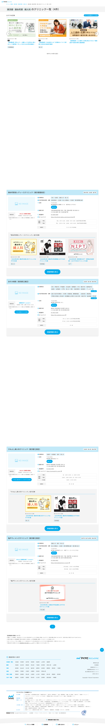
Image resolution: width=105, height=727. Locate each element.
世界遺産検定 (47, 701)
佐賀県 (22, 677)
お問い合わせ (95, 674)
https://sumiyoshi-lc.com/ (53, 471)
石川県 (27, 668)
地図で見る (54, 207)
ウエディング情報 (39, 701)
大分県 (37, 677)
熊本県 (32, 677)
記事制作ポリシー (94, 667)
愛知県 (53, 668)
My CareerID (41, 703)
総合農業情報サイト (56, 701)
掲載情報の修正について (93, 669)
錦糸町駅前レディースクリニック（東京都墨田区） (27, 192)
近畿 (7, 671)
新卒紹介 (53, 705)
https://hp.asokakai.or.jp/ (58, 315)
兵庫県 (32, 671)
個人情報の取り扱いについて (92, 671)
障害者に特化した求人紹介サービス (54, 696)
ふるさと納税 (87, 701)
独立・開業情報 (61, 694)
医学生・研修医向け (52, 694)
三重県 (58, 668)
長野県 (37, 668)
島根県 (22, 674)
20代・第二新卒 (46, 705)
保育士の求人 (73, 706)
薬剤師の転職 (43, 706)
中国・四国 (9, 674)
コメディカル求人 (59, 706)
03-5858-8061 (54, 560)
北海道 (8, 662)
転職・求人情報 (69, 694)
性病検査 (42, 264)
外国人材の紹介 (41, 708)
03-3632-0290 (54, 312)
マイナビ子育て (65, 701)
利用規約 (96, 665)
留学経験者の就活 (35, 694)
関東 (7, 665)
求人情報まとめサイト (30, 700)
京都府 (22, 671)
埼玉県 (32, 665)
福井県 (32, 668)
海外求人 (76, 694)
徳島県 (43, 674)
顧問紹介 (37, 706)
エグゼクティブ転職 (72, 705)
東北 (12, 662)
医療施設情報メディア (50, 703)
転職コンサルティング (61, 705)
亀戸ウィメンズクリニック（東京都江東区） (24, 538)
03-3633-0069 (50, 469)
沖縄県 (54, 677)
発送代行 (47, 709)
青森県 (22, 662)
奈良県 (37, 671)
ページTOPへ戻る (102, 650)
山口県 (37, 674)
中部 (7, 668)
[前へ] (8, 34)
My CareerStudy (33, 703)
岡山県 (27, 674)
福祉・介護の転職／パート (69, 696)
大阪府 (27, 671)
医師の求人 (66, 706)
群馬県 (27, 665)
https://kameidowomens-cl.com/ (59, 563)
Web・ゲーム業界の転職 (36, 705)
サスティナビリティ (43, 713)
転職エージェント (83, 694)
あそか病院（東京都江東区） (19, 281)
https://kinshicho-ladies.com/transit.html (62, 217)
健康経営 (52, 709)
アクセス (36, 713)
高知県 (58, 674)
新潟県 (16, 668)
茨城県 (16, 665)
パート (33, 696)
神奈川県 (49, 665)
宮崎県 (43, 677)
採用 (50, 713)
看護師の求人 (51, 706)
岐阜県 (43, 668)
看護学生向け (43, 694)
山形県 (43, 662)
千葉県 (37, 665)
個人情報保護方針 (62, 713)
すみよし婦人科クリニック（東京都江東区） (24, 449)
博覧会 (26, 703)
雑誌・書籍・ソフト (29, 701)
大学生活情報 (75, 700)
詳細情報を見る (52, 272)
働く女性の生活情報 (84, 700)
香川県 (48, 674)
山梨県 (54, 665)
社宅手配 (67, 709)
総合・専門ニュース (40, 700)
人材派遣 (27, 705)
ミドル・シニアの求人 (40, 696)
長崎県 (27, 677)
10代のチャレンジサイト (51, 700)
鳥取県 (16, 674)
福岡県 (16, 677)
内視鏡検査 (11, 47)
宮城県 (32, 662)
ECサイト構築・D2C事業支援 (76, 701)
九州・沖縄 (9, 677)
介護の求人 (87, 706)
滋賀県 (16, 671)
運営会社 (95, 663)
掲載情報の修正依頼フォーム (26, 643)
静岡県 (48, 668)
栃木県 (22, 665)
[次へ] (97, 34)
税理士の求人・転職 (29, 706)
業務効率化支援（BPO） (38, 709)
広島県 (32, 674)
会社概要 (31, 713)
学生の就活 (27, 694)
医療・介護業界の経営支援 (31, 708)
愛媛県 (53, 674)
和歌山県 (43, 671)
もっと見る (91, 15)
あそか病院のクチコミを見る (22, 312)
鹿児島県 (49, 677)
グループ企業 (55, 713)
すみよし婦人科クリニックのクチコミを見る (22, 479)
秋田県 (37, 662)
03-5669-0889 (54, 214)
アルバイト (27, 696)
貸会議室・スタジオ (59, 709)
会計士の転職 (80, 705)
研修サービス (28, 709)
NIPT (70, 264)
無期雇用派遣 (81, 706)
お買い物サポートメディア (62, 703)
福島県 (48, 662)
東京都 (43, 665)
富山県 (22, 668)
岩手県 (27, 662)
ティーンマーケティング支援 (65, 700)
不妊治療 (42, 609)
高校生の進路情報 (29, 698)
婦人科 (40, 47)
